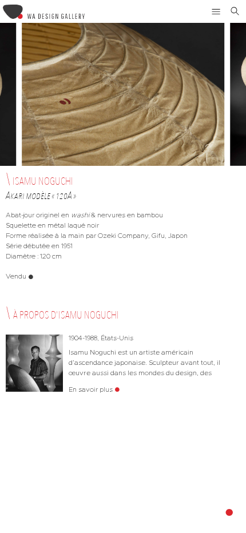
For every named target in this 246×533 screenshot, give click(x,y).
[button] (216, 11)
